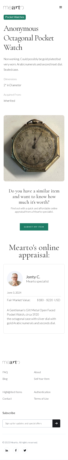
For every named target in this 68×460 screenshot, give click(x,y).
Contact (7, 398)
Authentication (42, 391)
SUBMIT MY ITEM (34, 227)
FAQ (5, 372)
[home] (13, 7)
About (37, 372)
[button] (61, 7)
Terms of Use (41, 398)
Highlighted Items (12, 391)
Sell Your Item (42, 378)
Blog (4, 378)
